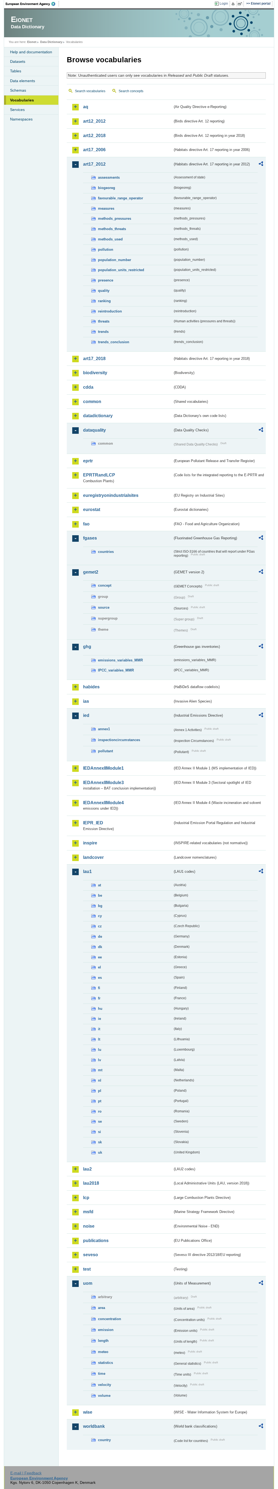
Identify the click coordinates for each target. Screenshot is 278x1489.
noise (88, 1226)
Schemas (18, 90)
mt (100, 1070)
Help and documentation (31, 52)
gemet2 (90, 572)
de (100, 936)
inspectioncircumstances (119, 740)
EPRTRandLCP (99, 475)
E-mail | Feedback (26, 1473)
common (92, 401)
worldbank (94, 1426)
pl (99, 1091)
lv (99, 1060)
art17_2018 (94, 358)
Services (17, 109)
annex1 (104, 729)
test (87, 1269)
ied (86, 715)
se (100, 1121)
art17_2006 (94, 149)
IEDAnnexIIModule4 (103, 802)
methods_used (110, 239)
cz (100, 926)
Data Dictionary (51, 42)
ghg (87, 646)
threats (103, 321)
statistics (105, 1363)
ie (99, 1019)
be (100, 895)
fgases (90, 538)
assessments (109, 177)
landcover (93, 857)
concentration (109, 1319)
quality (103, 291)
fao (86, 524)
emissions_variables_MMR (120, 660)
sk (100, 1142)
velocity (104, 1385)
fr (99, 998)
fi (99, 988)
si (99, 1132)
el (99, 967)
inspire (90, 843)
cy (100, 916)
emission (105, 1330)
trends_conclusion (113, 342)
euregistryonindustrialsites (110, 495)
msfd (88, 1211)
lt (99, 1039)
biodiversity (95, 372)
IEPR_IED (93, 823)
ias (86, 701)
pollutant (105, 751)
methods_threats (112, 229)
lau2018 (91, 1183)
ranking (104, 301)
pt (99, 1101)
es (100, 978)
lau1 (87, 871)
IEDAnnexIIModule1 (103, 768)
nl (99, 1080)
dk (100, 947)
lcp (86, 1197)
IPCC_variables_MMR (116, 670)
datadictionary (98, 415)
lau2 (87, 1169)
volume (104, 1396)
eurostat (91, 509)
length (103, 1341)
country (104, 1440)
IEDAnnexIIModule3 (103, 782)
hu (100, 1009)
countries (106, 552)
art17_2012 (94, 164)
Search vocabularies (90, 91)
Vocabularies (22, 100)
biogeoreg (106, 188)
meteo (103, 1352)
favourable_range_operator (120, 198)
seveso (90, 1254)
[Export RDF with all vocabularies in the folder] (261, 164)
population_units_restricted (121, 270)
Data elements (22, 81)
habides (91, 687)
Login (224, 3)
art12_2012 (94, 121)
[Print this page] (234, 4)
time (101, 1374)
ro (100, 1111)
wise (87, 1412)
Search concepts (131, 91)
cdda (88, 387)
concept (104, 585)
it (99, 1029)
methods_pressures (114, 218)
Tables (15, 71)
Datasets (17, 61)
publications (96, 1240)
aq (85, 106)
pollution (105, 249)
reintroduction (110, 311)
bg (100, 906)
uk (100, 1152)
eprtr (88, 461)
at (99, 885)
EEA (32, 4)
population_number (114, 260)
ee (100, 957)
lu (99, 1050)
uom (87, 1283)
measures (106, 208)
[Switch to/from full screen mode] (241, 4)
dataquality (94, 430)
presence (105, 280)
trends (103, 332)
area (101, 1308)
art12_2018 (94, 135)
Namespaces (21, 119)
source (103, 607)
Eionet (31, 42)
